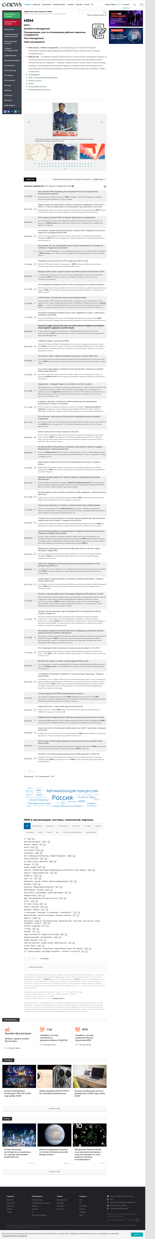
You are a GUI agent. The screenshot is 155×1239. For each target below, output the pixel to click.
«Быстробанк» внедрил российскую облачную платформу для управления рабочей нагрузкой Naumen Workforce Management (70, 632)
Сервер (91, 803)
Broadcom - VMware (31, 909)
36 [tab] (80, 166)
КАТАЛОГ (126, 4)
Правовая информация (119, 1208)
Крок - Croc (28, 878)
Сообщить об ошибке (118, 1205)
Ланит (38, 792)
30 (37, 864)
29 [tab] (61, 166)
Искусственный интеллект (67, 805)
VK (80, 1203)
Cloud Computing (38, 799)
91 (33, 839)
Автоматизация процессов (71, 790)
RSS (111, 1199)
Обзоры (10, 1209)
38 (36, 847)
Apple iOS (28, 797)
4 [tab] (47, 164)
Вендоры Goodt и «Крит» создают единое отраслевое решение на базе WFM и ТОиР (71, 271)
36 (42, 850)
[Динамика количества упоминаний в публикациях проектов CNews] (105, 186)
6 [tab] (53, 164)
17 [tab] (83, 164)
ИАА (57, 832)
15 (47, 910)
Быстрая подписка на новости (122, 1196)
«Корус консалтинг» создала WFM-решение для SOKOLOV (60, 706)
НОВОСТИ (36, 4)
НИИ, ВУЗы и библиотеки (72, 832)
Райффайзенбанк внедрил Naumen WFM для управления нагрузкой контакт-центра (71, 717)
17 (45, 904)
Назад (35, 164)
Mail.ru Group (38, 806)
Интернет (8, 90)
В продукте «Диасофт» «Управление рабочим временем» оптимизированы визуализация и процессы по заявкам (67, 402)
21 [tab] (39, 166)
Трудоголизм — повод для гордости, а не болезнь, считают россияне (65, 384)
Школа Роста (9, 29)
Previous (29, 122)
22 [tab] (42, 166)
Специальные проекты (41, 1203)
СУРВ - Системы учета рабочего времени (42, 77)
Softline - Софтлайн (31, 907)
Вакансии (60, 1206)
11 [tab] (66, 164)
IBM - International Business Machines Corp (40, 898)
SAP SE (28, 795)
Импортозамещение (12, 60)
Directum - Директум (32, 926)
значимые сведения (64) (34, 186)
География (30, 832)
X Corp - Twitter (30, 946)
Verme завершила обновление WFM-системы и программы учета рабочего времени (71, 284)
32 (55, 861)
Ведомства (51, 826)
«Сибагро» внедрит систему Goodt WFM (53, 341)
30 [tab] (64, 166)
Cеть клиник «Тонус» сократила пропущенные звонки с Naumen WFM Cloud (68, 356)
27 (40, 876)
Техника (35, 1209)
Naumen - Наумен (31, 844)
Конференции (37, 1200)
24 (39, 884)
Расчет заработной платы (37, 86)
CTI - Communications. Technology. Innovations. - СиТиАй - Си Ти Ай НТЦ (52, 951)
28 (93, 870)
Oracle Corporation (38, 797)
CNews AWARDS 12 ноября (10, 23)
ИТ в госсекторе (10, 70)
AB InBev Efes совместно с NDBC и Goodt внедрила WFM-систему (63, 661)
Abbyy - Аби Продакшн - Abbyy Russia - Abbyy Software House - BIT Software (53, 948)
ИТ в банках (9, 75)
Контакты (60, 1209)
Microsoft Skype (86, 794)
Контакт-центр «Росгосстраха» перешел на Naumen (58, 432)
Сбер (62, 801)
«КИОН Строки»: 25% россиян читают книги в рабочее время (62, 297)
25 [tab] (50, 166)
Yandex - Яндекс (30, 867)
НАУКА (87, 4)
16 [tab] (80, 164)
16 (46, 907)
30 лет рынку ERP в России (11, 42)
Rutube (82, 1209)
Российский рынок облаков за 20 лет (11, 35)
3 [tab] (45, 164)
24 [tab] (47, 166)
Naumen (28, 791)
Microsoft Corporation (32, 842)
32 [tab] (69, 166)
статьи (76, 979)
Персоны (98, 826)
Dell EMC (27, 931)
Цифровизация (10, 55)
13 (38, 931)
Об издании (61, 1200)
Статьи (40, 832)
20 (65, 898)
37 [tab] (83, 166)
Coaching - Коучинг (35, 81)
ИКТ (27, 826)
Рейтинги (8, 100)
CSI (77, 794)
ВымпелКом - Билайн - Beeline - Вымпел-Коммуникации (46, 881)
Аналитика (46, 4)
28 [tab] (58, 166)
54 (44, 844)
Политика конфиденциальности (122, 1202)
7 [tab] (56, 164)
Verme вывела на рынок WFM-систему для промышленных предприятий (66, 217)
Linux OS (38, 788)
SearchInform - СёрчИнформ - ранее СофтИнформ (43, 893)
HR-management (34, 75)
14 (79, 912)
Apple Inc (27, 918)
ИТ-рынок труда (86, 796)
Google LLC (28, 876)
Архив (9, 1212)
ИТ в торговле (10, 80)
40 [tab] (91, 166)
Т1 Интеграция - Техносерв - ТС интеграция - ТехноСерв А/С (47, 912)
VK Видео (82, 1206)
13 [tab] (72, 164)
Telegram (82, 1212)
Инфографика (10, 105)
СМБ (62, 803)
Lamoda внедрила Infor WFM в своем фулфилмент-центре (60, 693)
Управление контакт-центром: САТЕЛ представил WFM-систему (63, 261)
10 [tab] (64, 164)
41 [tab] (65, 169)
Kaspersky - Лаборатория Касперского (39, 887)
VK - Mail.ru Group (31, 904)
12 (73, 943)
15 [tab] (77, 164)
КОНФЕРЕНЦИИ (59, 4)
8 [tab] (58, 164)
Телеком (8, 85)
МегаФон (27, 884)
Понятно (137, 1234)
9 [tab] (61, 164)
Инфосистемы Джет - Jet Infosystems (38, 937)
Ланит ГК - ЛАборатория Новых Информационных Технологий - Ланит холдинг (55, 870)
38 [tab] (85, 166)
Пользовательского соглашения (14, 1236)
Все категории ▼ (97, 15)
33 (46, 859)
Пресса (49, 832)
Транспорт (71, 801)
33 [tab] (72, 166)
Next (101, 122)
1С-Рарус (27, 929)
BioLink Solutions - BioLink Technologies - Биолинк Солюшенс (47, 915)
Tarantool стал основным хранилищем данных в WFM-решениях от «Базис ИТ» (69, 754)
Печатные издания (39, 1215)
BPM (39, 794)
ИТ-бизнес (8, 95)
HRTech (31, 83)
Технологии (76, 826)
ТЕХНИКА (79, 4)
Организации (37, 826)
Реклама (60, 1203)
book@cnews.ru (99, 179)
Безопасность (10, 65)
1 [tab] (39, 164)
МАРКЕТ (71, 4)
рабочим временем (55, 51)
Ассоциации (63, 826)
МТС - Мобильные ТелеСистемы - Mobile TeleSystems (45, 856)
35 (41, 853)
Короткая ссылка (36, 967)
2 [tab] (42, 164)
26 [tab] (53, 166)
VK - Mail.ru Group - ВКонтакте (36, 861)
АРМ (81, 801)
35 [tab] (77, 166)
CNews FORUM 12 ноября (10, 15)
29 (44, 867)
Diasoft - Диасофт (30, 940)
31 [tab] (66, 166)
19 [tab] (88, 164)
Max (80, 1200)
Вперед (95, 164)
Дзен (81, 1215)
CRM (38, 790)
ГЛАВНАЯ (27, 4)
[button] (134, 4)
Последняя (44, 958)
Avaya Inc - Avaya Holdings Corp (36, 873)
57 (49, 842)
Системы (87, 826)
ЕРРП (29, 788)
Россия (62, 797)
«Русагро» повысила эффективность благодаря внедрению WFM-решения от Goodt (70, 594)
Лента (95, 794)
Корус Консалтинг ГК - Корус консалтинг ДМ (41, 934)
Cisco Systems (29, 850)
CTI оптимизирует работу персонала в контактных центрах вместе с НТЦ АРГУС (69, 648)
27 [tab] (56, 166)
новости (47, 979)
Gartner (49, 806)
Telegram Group (30, 895)
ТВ (92, 4)
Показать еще (54, 1109)
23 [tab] (45, 166)
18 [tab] (85, 164)
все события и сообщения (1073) (58, 186)
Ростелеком (91, 806)
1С (57, 803)
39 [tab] (88, 166)
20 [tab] (91, 164)
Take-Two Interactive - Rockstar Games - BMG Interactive (45, 943)
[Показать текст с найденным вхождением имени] (72, 186)
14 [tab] (75, 164)
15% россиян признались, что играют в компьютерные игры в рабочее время (69, 505)
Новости (10, 1200)
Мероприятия (91, 832)
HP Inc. (26, 901)
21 (61, 887)
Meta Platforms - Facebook (34, 890)
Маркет (35, 1206)
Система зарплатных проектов (39, 89)
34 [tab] (75, 166)
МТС (28, 806)
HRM (96, 799)
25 (40, 878)
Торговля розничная (38, 803)
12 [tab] (69, 164)
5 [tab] (50, 164)
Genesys (29, 793)
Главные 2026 (11, 49)
